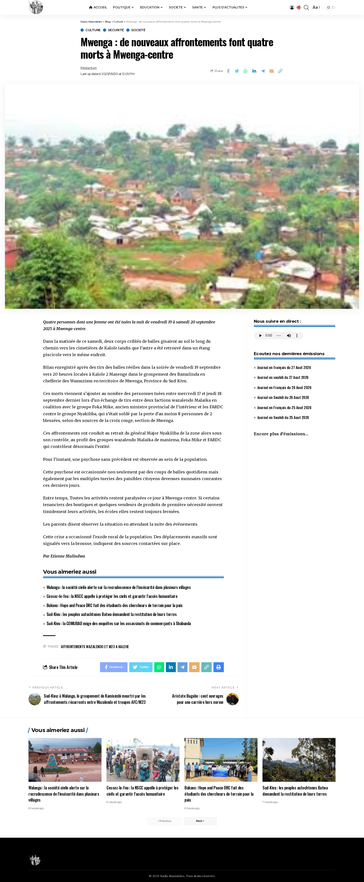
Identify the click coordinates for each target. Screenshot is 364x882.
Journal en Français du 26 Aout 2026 (284, 387)
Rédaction (88, 68)
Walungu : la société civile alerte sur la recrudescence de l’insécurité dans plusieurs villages (119, 587)
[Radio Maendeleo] (35, 7)
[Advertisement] (294, 482)
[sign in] (292, 7)
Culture (93, 30)
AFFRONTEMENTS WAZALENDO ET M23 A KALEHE (95, 646)
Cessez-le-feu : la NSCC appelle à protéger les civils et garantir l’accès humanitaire (112, 596)
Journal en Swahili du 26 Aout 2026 (283, 397)
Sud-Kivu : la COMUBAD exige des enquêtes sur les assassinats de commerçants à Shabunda (119, 623)
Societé (138, 30)
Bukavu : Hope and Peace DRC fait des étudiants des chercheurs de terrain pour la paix (114, 605)
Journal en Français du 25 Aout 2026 (284, 407)
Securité (116, 30)
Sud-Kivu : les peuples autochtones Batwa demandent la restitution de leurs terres (112, 614)
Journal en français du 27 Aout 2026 (284, 367)
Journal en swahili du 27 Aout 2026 (283, 377)
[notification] (298, 7)
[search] (306, 7)
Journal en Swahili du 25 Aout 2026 (283, 417)
